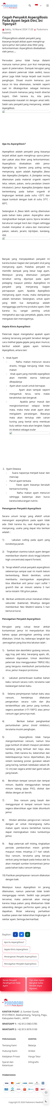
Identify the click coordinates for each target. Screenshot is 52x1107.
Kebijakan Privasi (11, 1056)
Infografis (33, 1062)
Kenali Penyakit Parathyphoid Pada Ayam (11, 983)
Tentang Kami (9, 1045)
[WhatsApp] (46, 1092)
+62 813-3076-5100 (27, 1029)
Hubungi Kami (9, 1050)
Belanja (32, 1045)
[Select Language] (38, 5)
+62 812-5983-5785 (27, 1023)
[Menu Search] (30, 5)
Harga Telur (34, 1056)
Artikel (31, 1050)
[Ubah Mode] (46, 1101)
